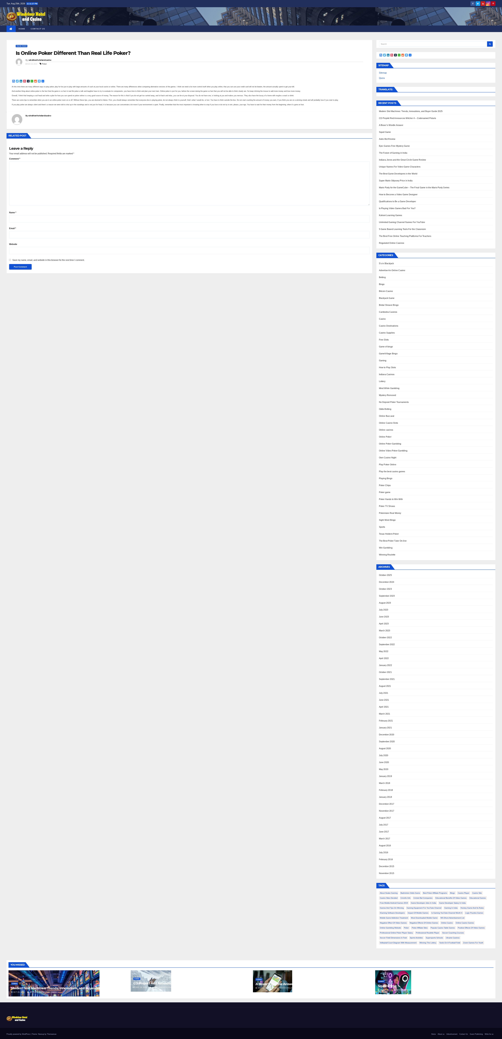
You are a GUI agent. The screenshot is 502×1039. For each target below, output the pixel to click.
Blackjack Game (387, 298)
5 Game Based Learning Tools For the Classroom (402, 229)
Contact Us (38, 29)
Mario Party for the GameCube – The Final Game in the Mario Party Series (414, 187)
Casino (382, 319)
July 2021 (383, 693)
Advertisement (451, 1034)
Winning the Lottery (428, 943)
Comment (14, 159)
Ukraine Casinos (453, 938)
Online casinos (386, 430)
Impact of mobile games (418, 913)
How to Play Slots (387, 367)
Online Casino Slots (388, 423)
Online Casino (447, 923)
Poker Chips (385, 485)
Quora (382, 78)
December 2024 (386, 582)
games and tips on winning (392, 908)
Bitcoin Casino (386, 291)
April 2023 (384, 624)
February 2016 (386, 859)
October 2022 (385, 637)
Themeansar (51, 1034)
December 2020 (386, 734)
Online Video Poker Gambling (393, 451)
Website (13, 244)
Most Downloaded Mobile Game (424, 918)
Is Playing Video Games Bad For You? (397, 208)
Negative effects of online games (424, 923)
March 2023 (384, 630)
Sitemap (383, 73)
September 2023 (387, 596)
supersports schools (434, 938)
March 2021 (384, 714)
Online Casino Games (465, 923)
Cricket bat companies (422, 898)
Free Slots (384, 340)
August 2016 (385, 845)
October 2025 (385, 575)
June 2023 (384, 617)
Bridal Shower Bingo (389, 305)
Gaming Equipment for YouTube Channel (424, 908)
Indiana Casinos (387, 374)
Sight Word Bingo (387, 520)
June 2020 (384, 762)
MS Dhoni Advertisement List (452, 918)
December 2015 (386, 866)
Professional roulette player (427, 933)
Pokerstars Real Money (390, 513)
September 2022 (387, 644)
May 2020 (383, 769)
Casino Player (463, 893)
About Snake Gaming (389, 893)
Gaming (382, 360)
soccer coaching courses (453, 933)
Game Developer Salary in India (452, 903)
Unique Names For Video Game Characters (400, 167)
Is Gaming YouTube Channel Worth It (446, 913)
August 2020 (385, 748)
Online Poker (21, 46)
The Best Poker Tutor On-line (393, 541)
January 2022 (385, 665)
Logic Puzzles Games (474, 913)
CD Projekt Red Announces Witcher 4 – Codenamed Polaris (407, 118)
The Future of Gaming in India (393, 153)
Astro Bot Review (387, 139)
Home (22, 29)
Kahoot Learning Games (390, 215)
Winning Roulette (387, 555)
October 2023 (385, 589)
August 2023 (385, 603)
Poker (44, 64)
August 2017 (385, 818)
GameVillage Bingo (388, 353)
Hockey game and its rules (472, 908)
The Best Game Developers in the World (398, 174)
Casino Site (477, 893)
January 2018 (385, 797)
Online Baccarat (386, 416)
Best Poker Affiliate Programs (435, 893)
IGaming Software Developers (392, 913)
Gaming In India (451, 908)
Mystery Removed (387, 395)
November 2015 (386, 873)
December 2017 (386, 804)
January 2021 (385, 728)
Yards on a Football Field (449, 943)
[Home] (11, 29)
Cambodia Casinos (388, 312)
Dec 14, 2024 (141, 987)
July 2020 (383, 755)
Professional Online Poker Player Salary (396, 933)
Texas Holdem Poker (389, 534)
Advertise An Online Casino (392, 270)
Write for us (489, 1034)
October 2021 (385, 672)
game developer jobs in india (423, 903)
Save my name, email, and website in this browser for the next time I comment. (48, 260)
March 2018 (384, 783)
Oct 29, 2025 (19, 992)
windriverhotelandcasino (39, 60)
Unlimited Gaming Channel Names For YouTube (402, 222)
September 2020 (387, 741)
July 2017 (383, 825)
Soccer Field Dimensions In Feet (393, 938)
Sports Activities (416, 938)
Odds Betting (385, 409)
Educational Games (478, 898)
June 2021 (384, 700)
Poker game (384, 492)
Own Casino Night (387, 458)
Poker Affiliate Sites (420, 928)
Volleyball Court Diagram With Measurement (398, 943)
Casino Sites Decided (389, 898)
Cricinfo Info (405, 898)
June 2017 (384, 832)
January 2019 (385, 776)
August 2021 (385, 686)
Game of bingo (386, 347)
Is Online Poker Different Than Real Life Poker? (73, 53)
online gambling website (390, 928)
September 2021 (387, 679)
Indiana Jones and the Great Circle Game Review (402, 160)
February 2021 (386, 721)
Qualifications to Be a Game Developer (397, 201)
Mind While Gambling (389, 388)
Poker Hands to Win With (391, 499)
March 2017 (384, 839)
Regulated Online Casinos (391, 243)
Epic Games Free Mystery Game (394, 146)
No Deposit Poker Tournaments (394, 402)
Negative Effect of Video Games (393, 923)
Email (12, 228)
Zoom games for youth (473, 943)
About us (441, 1034)
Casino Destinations (388, 326)
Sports (382, 527)
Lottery (382, 381)
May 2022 (383, 651)
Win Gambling (385, 548)
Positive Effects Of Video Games (471, 928)
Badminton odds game (410, 893)
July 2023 (383, 610)
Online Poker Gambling (390, 444)
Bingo (382, 284)
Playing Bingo (385, 478)
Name (12, 212)
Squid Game (385, 132)
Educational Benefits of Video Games (451, 898)
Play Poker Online (387, 464)
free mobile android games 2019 (394, 903)
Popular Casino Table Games (443, 928)
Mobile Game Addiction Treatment (394, 918)
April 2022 (384, 658)
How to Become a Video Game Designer (398, 194)
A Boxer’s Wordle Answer (391, 125)
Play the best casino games (392, 471)
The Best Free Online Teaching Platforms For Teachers (405, 236)
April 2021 (384, 707)
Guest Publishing (476, 1034)
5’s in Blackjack (386, 263)
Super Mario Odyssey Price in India (396, 181)
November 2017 (386, 811)
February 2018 (386, 790)
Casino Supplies (387, 333)
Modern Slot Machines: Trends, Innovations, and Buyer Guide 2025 (411, 111)
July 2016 (383, 852)
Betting (382, 277)
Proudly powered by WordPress (19, 1034)
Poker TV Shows (387, 506)
